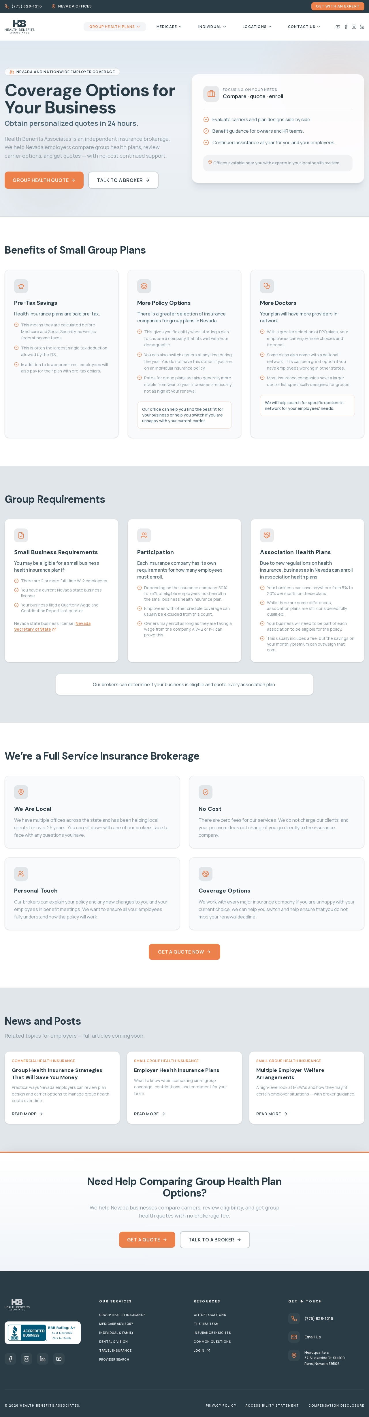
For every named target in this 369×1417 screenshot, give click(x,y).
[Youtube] (338, 26)
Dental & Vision (113, 1342)
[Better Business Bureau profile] (43, 1332)
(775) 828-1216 (27, 6)
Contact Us (301, 26)
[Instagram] (354, 26)
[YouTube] (59, 1359)
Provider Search (114, 1359)
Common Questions (212, 1342)
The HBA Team (206, 1324)
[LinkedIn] (362, 26)
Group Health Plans (112, 26)
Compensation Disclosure (336, 1405)
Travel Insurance (115, 1350)
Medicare (167, 26)
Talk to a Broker (120, 180)
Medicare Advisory (116, 1324)
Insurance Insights (212, 1333)
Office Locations (210, 1315)
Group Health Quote (41, 180)
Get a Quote (143, 1240)
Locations (255, 26)
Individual (209, 26)
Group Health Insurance (122, 1315)
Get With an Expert (338, 6)
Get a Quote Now (181, 952)
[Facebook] (346, 26)
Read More (24, 1114)
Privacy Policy (221, 1405)
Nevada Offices (75, 6)
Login (199, 1350)
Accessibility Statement (272, 1405)
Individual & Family (116, 1333)
